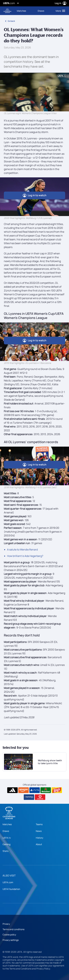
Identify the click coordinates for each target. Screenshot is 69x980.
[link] (21, 10)
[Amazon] (23, 790)
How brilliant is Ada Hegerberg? (25, 556)
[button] (60, 10)
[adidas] (12, 790)
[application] (34, 92)
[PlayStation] (34, 790)
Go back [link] (11, 21)
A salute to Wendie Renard (22, 549)
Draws (6, 831)
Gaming (6, 844)
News (39, 831)
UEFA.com (8, 882)
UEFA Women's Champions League (7, 11)
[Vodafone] (40, 797)
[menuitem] (24, 10)
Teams (39, 824)
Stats (5, 850)
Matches (7, 824)
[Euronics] (29, 797)
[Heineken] (45, 790)
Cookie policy (9, 934)
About (39, 844)
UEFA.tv (7, 837)
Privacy (6, 923)
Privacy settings (11, 939)
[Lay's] (57, 790)
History (39, 837)
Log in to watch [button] (37, 195)
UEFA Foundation (11, 889)
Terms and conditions (13, 929)
